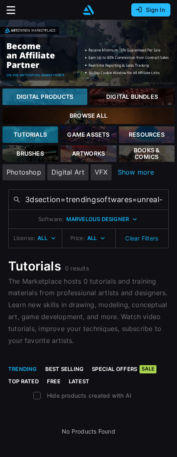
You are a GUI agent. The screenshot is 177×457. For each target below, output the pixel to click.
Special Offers (123, 369)
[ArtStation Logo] (88, 10)
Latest (79, 381)
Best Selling (64, 369)
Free (54, 381)
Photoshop (24, 172)
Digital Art (67, 172)
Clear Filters (141, 238)
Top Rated (23, 381)
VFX (101, 172)
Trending (22, 369)
